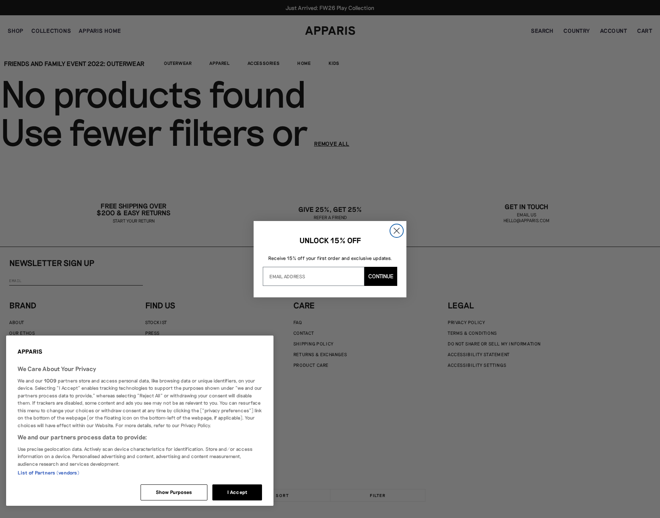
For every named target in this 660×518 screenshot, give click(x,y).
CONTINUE (380, 276)
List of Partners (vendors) (48, 473)
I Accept (237, 492)
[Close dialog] (396, 230)
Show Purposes (174, 492)
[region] (139, 421)
